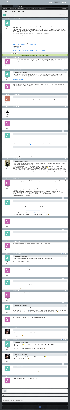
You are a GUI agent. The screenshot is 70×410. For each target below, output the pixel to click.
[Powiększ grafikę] (38, 156)
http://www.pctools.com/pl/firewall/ (18, 108)
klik (47, 55)
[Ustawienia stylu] (20, 6)
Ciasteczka (20, 407)
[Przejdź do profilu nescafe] (7, 111)
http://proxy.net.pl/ (16, 47)
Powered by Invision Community (62, 407)
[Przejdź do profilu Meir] (7, 331)
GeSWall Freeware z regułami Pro (18, 79)
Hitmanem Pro (28, 210)
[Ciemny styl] (22, 6)
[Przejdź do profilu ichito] (7, 163)
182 (7, 67)
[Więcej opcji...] (66, 18)
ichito (7, 158)
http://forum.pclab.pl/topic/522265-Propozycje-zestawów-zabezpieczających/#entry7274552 (27, 44)
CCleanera (34, 212)
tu (29, 310)
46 (7, 116)
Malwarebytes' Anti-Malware (35, 210)
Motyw (7, 407)
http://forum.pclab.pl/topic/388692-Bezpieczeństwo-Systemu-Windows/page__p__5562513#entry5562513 (29, 50)
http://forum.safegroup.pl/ (51, 344)
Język (4, 407)
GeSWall (14, 139)
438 (7, 168)
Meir (7, 327)
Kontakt (17, 407)
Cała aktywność (64, 2)
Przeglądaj (56, 2)
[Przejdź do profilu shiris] (7, 61)
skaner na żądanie (18, 236)
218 (7, 361)
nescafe (7, 106)
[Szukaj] (66, 6)
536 (7, 28)
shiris (7, 57)
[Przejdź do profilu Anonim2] (4, 15)
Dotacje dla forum (50, 2)
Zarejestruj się (16, 6)
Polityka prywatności (12, 407)
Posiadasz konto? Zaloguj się (7, 6)
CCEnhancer (43, 212)
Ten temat (63, 6)
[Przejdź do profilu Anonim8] (7, 98)
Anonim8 (7, 94)
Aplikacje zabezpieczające (15, 15)
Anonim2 (9, 14)
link (30, 144)
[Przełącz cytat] (14, 72)
